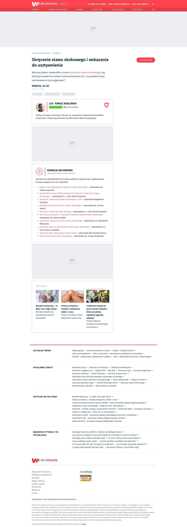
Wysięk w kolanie (138, 379)
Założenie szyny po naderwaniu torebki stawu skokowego (64, 226)
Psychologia (138, 9)
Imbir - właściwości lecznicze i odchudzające (132, 356)
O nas (34, 493)
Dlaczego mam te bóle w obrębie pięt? (88, 438)
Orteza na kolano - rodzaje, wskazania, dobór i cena (94, 399)
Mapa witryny (38, 480)
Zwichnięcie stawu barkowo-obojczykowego (91, 379)
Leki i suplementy (140, 3)
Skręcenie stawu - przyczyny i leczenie (135, 408)
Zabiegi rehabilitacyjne (121, 367)
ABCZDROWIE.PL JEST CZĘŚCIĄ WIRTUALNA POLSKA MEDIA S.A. (54, 499)
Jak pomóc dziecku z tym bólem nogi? (122, 447)
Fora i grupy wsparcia (119, 3)
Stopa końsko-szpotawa (106, 385)
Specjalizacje (97, 9)
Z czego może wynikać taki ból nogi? (88, 447)
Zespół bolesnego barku (107, 382)
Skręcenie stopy (79, 367)
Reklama (36, 489)
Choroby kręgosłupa (142, 370)
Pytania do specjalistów (41, 53)
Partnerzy (36, 486)
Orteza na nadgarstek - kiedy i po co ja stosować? (93, 412)
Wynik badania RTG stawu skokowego (56, 236)
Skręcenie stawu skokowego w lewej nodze (58, 233)
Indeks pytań (38, 483)
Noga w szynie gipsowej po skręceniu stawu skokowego (64, 187)
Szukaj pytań (146, 60)
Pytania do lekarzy (97, 3)
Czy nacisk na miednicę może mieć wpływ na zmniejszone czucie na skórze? (105, 435)
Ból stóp (111, 370)
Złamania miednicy (80, 373)
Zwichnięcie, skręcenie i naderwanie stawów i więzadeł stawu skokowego (71, 214)
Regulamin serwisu (41, 471)
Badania (79, 9)
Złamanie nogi (124, 370)
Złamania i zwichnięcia (98, 367)
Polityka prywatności (42, 474)
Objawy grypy (78, 350)
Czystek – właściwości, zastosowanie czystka (91, 356)
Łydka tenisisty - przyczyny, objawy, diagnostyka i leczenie (97, 421)
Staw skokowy (68, 94)
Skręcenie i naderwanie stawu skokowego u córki (61, 199)
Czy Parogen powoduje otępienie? (131, 444)
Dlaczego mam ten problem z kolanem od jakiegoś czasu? (97, 432)
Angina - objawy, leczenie (123, 350)
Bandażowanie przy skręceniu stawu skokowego (60, 205)
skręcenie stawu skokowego (85, 72)
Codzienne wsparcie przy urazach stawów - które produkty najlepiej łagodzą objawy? (109, 402)
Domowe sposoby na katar (98, 350)
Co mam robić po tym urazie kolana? (124, 438)
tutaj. (84, 524)
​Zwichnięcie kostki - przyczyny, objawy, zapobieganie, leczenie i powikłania (104, 415)
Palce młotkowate (120, 379)
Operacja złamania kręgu (83, 382)
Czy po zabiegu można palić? (84, 441)
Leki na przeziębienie (81, 353)
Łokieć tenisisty (98, 373)
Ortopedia (56, 53)
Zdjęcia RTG (100, 370)
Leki (153, 9)
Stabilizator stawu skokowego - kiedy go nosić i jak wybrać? (98, 405)
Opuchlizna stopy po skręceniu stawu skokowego (61, 220)
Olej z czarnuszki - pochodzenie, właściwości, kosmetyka (117, 353)
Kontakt (35, 477)
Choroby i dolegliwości (57, 9)
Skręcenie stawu (52, 94)
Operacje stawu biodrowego (133, 382)
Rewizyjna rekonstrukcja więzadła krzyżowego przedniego (97, 376)
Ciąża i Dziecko (117, 9)
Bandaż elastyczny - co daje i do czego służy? (91, 396)
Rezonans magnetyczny (82, 370)
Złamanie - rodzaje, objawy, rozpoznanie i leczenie (94, 408)
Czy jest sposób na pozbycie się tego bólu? (118, 441)
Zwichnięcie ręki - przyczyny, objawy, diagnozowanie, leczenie (98, 418)
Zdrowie (35, 9)
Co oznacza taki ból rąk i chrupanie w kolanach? (93, 444)
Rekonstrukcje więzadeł (82, 385)
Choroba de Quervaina (117, 373)
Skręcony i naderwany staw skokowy (55, 211)
